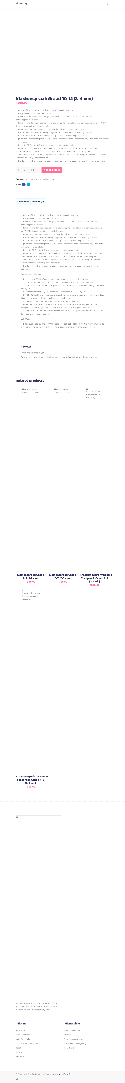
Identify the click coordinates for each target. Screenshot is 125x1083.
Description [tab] (23, 201)
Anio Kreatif (64, 1074)
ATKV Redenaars (23, 1034)
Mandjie (67, 1034)
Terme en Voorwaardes (74, 1039)
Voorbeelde (21, 1056)
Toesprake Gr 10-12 (47, 179)
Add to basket (52, 170)
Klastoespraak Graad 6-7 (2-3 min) (62, 577)
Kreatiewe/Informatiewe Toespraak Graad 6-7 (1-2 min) (96, 578)
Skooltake (20, 1052)
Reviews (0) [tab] (38, 201)
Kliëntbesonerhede (72, 1030)
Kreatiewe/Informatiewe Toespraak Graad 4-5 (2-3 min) (32, 780)
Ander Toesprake (32, 179)
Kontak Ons (69, 1048)
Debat (18, 1048)
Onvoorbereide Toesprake (27, 1043)
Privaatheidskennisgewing (75, 1043)
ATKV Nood (20, 1030)
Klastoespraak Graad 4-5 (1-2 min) (30, 577)
